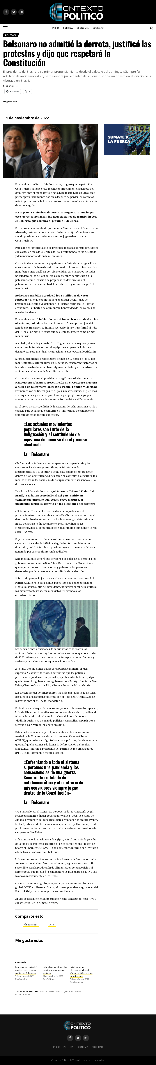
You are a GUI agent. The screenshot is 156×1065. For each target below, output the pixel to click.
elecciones (56, 992)
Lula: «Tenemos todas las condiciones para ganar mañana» (55, 969)
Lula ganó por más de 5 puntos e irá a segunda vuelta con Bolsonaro (26, 969)
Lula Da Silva (23, 994)
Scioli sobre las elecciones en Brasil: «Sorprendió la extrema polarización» (81, 971)
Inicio (55, 27)
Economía (83, 27)
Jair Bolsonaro (72, 992)
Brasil (44, 992)
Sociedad (98, 27)
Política (68, 27)
